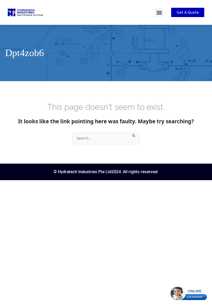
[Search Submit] (134, 135)
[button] (159, 12)
